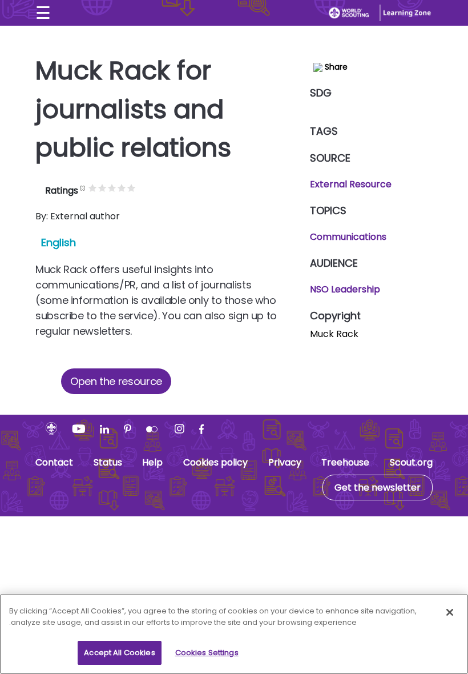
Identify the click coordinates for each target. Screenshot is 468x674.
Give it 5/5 (131, 187)
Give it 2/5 (102, 187)
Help (152, 462)
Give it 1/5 (93, 187)
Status (108, 462)
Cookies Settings (207, 652)
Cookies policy (215, 462)
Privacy (284, 462)
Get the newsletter (377, 487)
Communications (348, 236)
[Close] (449, 612)
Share (335, 67)
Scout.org (411, 462)
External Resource (351, 184)
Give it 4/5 (122, 187)
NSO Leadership (345, 289)
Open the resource (116, 381)
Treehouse (345, 462)
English (58, 242)
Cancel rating (83, 187)
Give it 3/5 (112, 187)
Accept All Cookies (119, 652)
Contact (54, 462)
